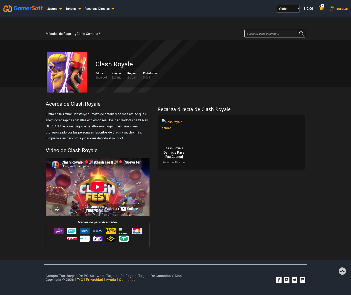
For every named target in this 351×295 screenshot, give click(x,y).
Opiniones (127, 280)
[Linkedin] (302, 280)
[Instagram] (286, 280)
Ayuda (111, 280)
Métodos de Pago (58, 34)
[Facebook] (279, 280)
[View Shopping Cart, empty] (321, 9)
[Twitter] (294, 280)
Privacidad (94, 280)
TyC (80, 280)
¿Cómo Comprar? (87, 34)
